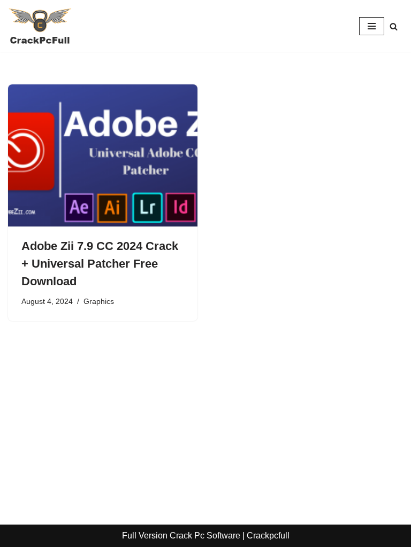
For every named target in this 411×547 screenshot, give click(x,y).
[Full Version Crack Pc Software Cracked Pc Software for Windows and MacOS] (40, 26)
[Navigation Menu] (371, 26)
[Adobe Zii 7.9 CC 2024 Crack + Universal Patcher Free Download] (102, 155)
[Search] (394, 26)
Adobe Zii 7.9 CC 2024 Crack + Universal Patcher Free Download (99, 263)
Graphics (98, 301)
